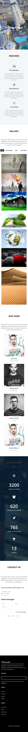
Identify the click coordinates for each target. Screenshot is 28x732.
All (2, 150)
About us (3, 691)
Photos (2, 709)
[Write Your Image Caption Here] (14, 162)
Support (3, 698)
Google (2, 696)
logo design (23, 150)
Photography (9, 150)
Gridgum (18, 726)
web (16, 150)
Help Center (3, 712)
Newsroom (3, 714)
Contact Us (3, 707)
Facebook (3, 694)
